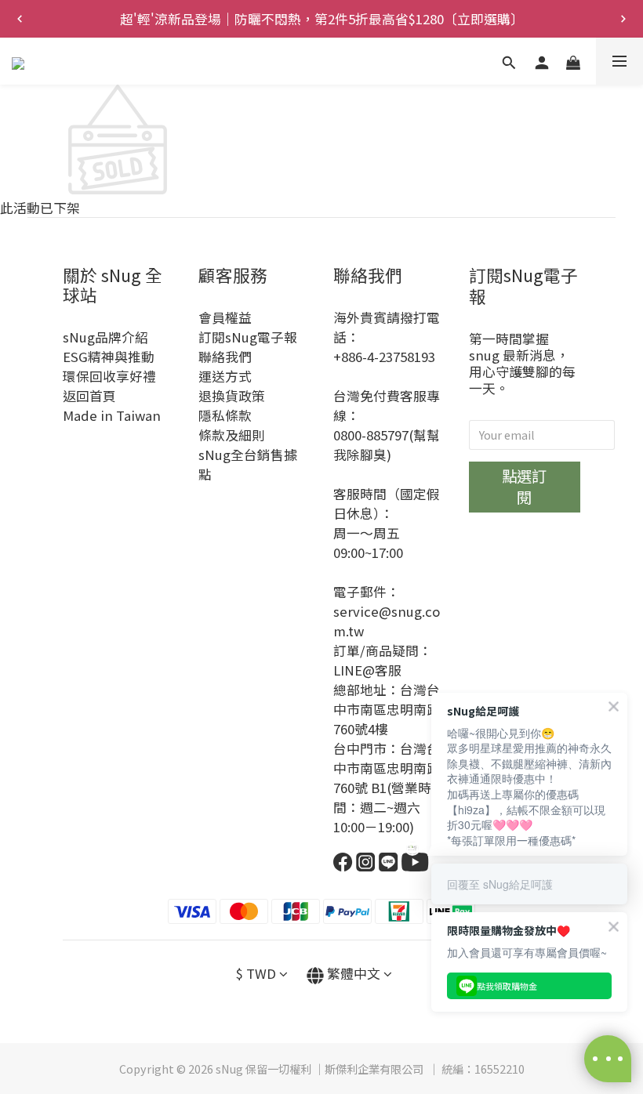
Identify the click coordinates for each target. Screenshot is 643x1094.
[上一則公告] (20, 19)
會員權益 (225, 317)
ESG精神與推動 (108, 356)
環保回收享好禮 (109, 376)
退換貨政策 (231, 395)
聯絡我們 (225, 356)
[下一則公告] (623, 19)
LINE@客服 (367, 670)
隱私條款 (225, 415)
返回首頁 (89, 395)
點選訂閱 (524, 486)
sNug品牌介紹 (105, 337)
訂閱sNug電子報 (247, 337)
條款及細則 (231, 435)
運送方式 (225, 376)
